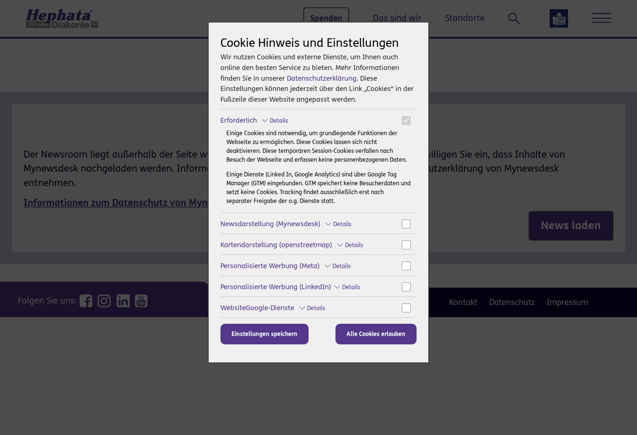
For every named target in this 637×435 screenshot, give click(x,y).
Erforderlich (254, 120)
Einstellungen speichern (264, 333)
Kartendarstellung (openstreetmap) (291, 245)
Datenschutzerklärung (321, 78)
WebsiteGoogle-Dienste (272, 308)
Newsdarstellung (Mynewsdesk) (285, 224)
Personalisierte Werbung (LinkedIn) (290, 287)
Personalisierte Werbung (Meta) (285, 266)
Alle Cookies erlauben (376, 333)
